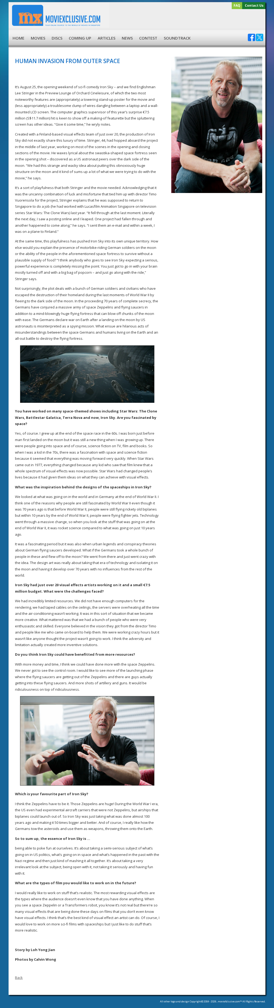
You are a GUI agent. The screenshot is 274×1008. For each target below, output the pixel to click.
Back (19, 977)
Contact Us (254, 5)
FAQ (237, 5)
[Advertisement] (186, 19)
